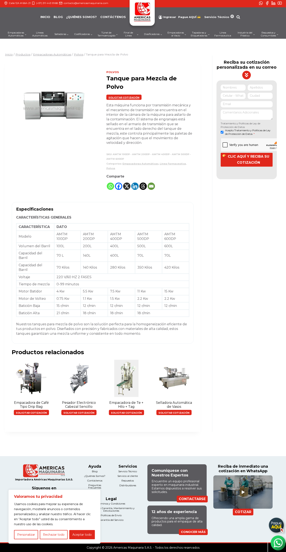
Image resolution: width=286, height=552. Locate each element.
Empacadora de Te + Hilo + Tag (126, 405)
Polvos (112, 72)
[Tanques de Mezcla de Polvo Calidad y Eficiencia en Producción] (53, 108)
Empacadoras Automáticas (140, 163)
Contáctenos (113, 17)
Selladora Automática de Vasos (174, 405)
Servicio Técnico (216, 16)
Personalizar (26, 535)
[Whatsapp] (110, 186)
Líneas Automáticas (40, 34)
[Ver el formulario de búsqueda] (238, 17)
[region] (54, 517)
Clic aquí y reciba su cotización (248, 160)
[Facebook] (118, 186)
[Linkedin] (135, 186)
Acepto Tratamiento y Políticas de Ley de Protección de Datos (248, 132)
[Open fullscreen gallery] (91, 146)
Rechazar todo (53, 535)
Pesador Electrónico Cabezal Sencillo (79, 405)
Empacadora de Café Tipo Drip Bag (31, 405)
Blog (58, 17)
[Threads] (143, 186)
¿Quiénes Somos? (81, 17)
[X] (126, 186)
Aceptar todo (82, 535)
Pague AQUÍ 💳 (189, 17)
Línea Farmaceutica (222, 34)
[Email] (151, 186)
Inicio (45, 17)
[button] (124, 97)
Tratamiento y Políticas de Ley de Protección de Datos (240, 125)
